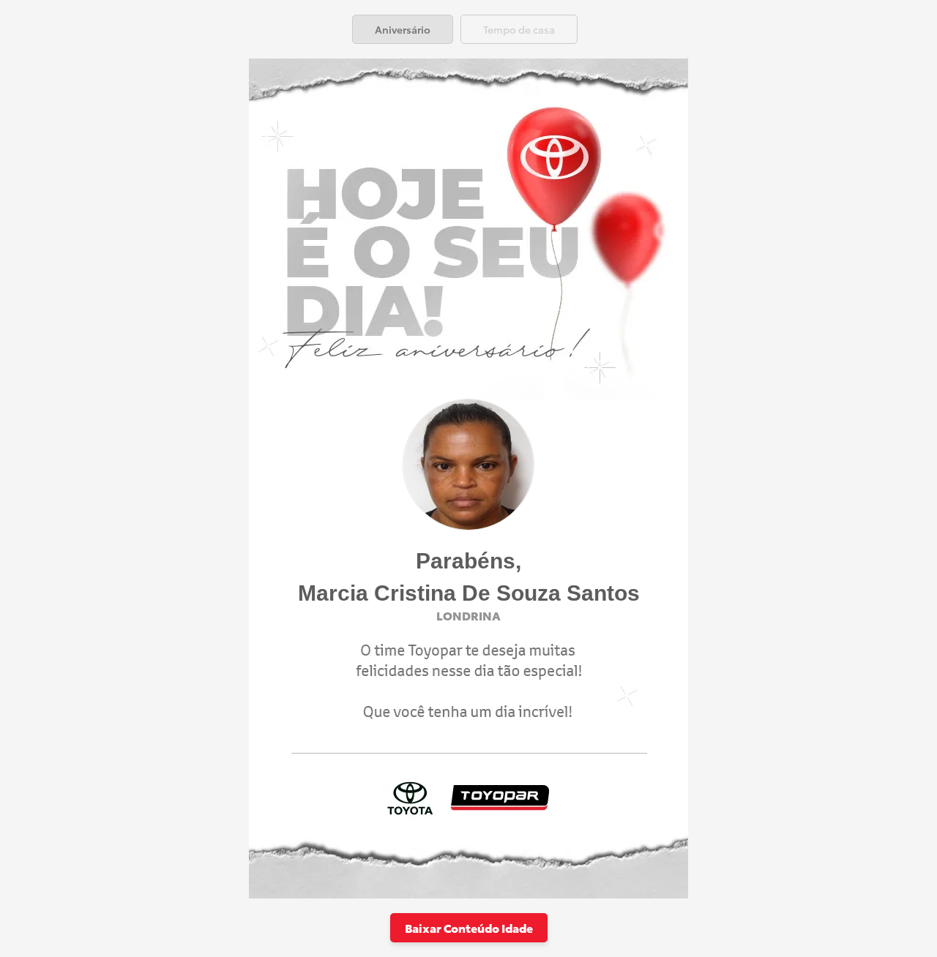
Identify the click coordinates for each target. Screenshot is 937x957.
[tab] (402, 29)
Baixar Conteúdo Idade (469, 927)
